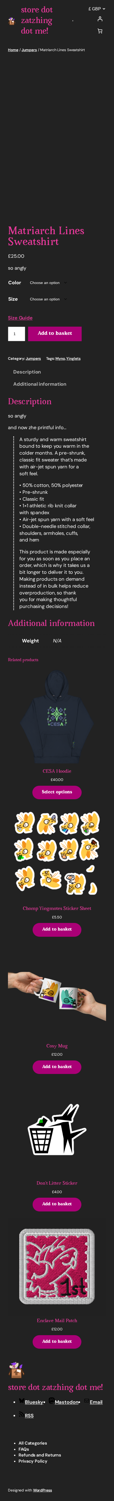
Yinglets (73, 358)
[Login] (100, 19)
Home (13, 49)
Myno (60, 358)
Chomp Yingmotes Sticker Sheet (57, 909)
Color (14, 282)
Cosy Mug (56, 1046)
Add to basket (55, 333)
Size (13, 299)
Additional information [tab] (39, 384)
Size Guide (20, 318)
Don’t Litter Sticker (57, 1183)
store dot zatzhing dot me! (37, 21)
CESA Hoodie (57, 771)
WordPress (42, 1490)
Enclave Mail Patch (57, 1321)
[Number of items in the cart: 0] (100, 31)
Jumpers (29, 49)
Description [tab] (27, 372)
